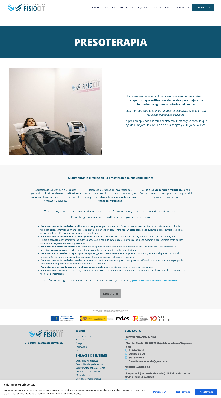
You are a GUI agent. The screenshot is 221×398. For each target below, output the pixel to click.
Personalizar (159, 391)
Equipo (143, 7)
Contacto (181, 7)
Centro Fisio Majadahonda (89, 364)
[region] (110, 389)
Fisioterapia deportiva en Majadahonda (88, 373)
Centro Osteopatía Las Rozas (90, 368)
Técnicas (126, 7)
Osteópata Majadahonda (88, 378)
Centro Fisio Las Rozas (87, 360)
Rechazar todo (182, 391)
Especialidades (103, 7)
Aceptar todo (206, 391)
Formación (161, 7)
